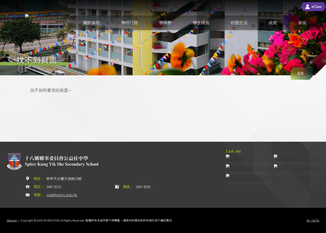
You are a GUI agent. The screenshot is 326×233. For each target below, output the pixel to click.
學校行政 (129, 22)
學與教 (165, 22)
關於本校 (91, 22)
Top (309, 217)
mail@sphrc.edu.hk (61, 195)
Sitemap (12, 220)
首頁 (300, 73)
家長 (302, 22)
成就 (273, 22)
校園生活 (239, 22)
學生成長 (201, 22)
